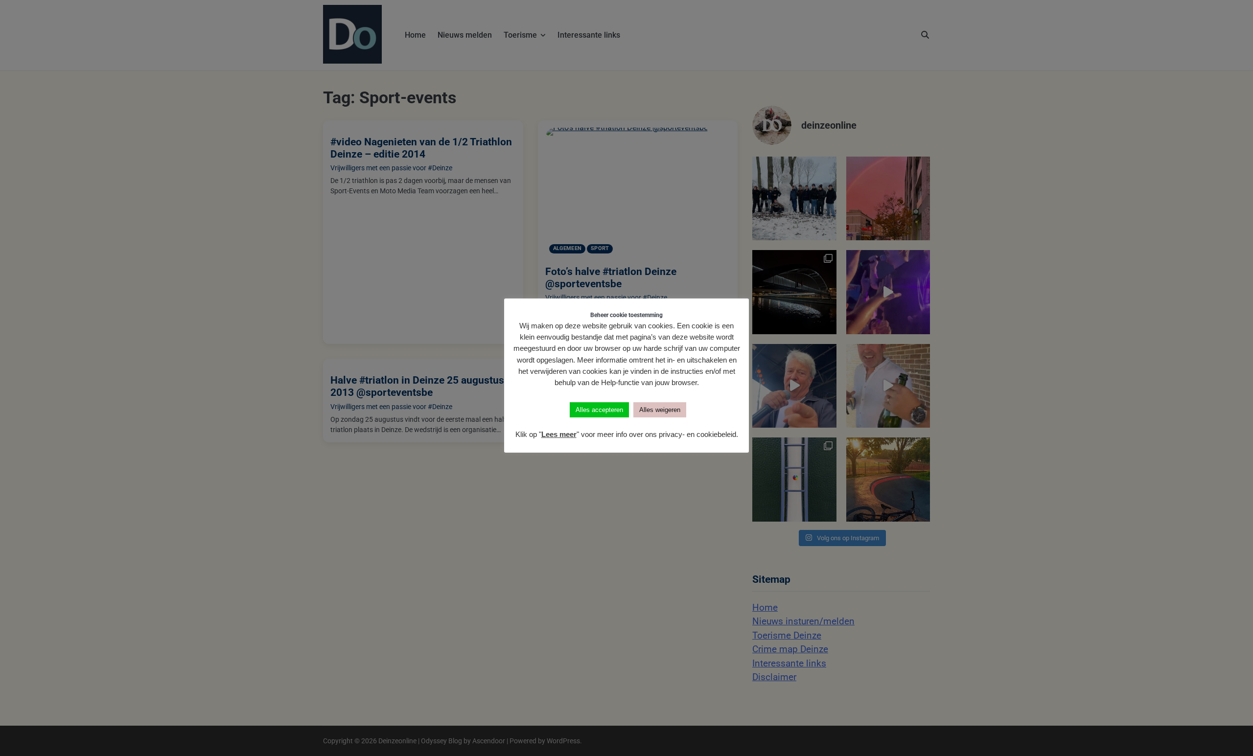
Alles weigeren (659, 409)
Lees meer (559, 434)
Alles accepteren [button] (599, 409)
